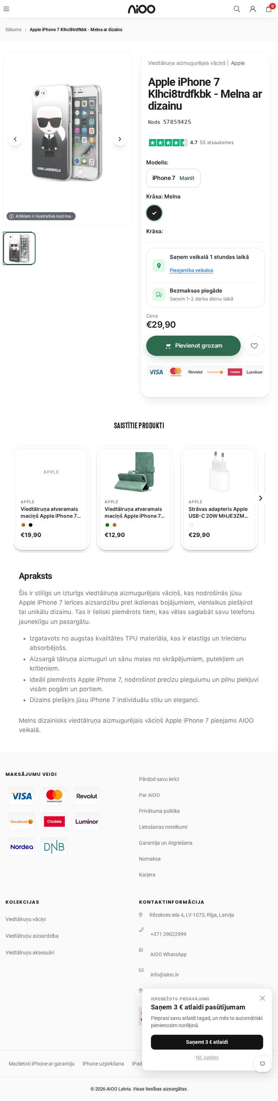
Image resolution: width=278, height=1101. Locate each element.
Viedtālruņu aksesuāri (29, 952)
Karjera (147, 875)
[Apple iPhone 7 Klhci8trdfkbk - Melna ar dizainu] (19, 248)
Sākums (13, 29)
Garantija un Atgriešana (166, 843)
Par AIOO (149, 795)
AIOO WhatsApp (168, 954)
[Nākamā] (119, 139)
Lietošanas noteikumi (163, 827)
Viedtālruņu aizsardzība (32, 936)
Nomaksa (150, 859)
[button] (269, 9)
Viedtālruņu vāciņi (25, 919)
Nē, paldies (207, 1057)
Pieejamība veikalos (191, 270)
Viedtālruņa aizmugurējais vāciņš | (196, 63)
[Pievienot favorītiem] (254, 346)
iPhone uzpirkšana (103, 1064)
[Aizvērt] (262, 998)
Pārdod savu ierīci (159, 779)
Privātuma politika (159, 811)
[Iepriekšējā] (15, 139)
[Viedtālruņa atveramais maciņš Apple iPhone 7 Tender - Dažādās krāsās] (139, 472)
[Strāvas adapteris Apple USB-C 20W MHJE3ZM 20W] (223, 472)
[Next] (260, 498)
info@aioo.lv (165, 975)
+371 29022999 (168, 934)
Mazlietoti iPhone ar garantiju (42, 1064)
